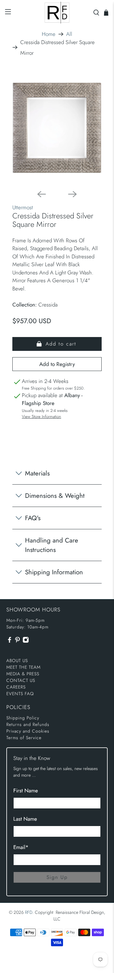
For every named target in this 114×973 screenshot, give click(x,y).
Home (48, 34)
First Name (25, 790)
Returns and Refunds (27, 724)
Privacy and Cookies (27, 731)
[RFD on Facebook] (9, 641)
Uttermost (22, 207)
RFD (28, 912)
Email (20, 847)
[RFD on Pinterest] (17, 641)
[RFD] (57, 13)
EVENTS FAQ (20, 693)
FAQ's (33, 518)
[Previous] (41, 194)
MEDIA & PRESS (22, 674)
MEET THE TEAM (23, 667)
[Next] (72, 194)
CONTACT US (20, 680)
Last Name (25, 819)
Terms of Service (23, 737)
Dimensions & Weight (55, 495)
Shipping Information (54, 572)
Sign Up (57, 877)
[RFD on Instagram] (25, 641)
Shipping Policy (22, 718)
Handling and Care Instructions (51, 545)
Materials (37, 473)
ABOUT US (17, 660)
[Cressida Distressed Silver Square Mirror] (57, 127)
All (69, 34)
